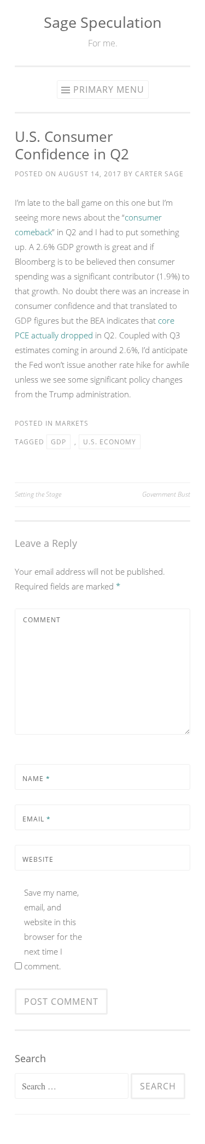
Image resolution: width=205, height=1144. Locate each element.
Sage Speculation (103, 22)
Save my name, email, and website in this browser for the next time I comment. (53, 929)
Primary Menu (108, 90)
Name (36, 778)
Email (36, 819)
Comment (42, 619)
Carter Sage (159, 173)
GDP (58, 441)
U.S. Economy (109, 441)
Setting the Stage (38, 494)
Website (38, 859)
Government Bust (166, 494)
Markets (72, 423)
